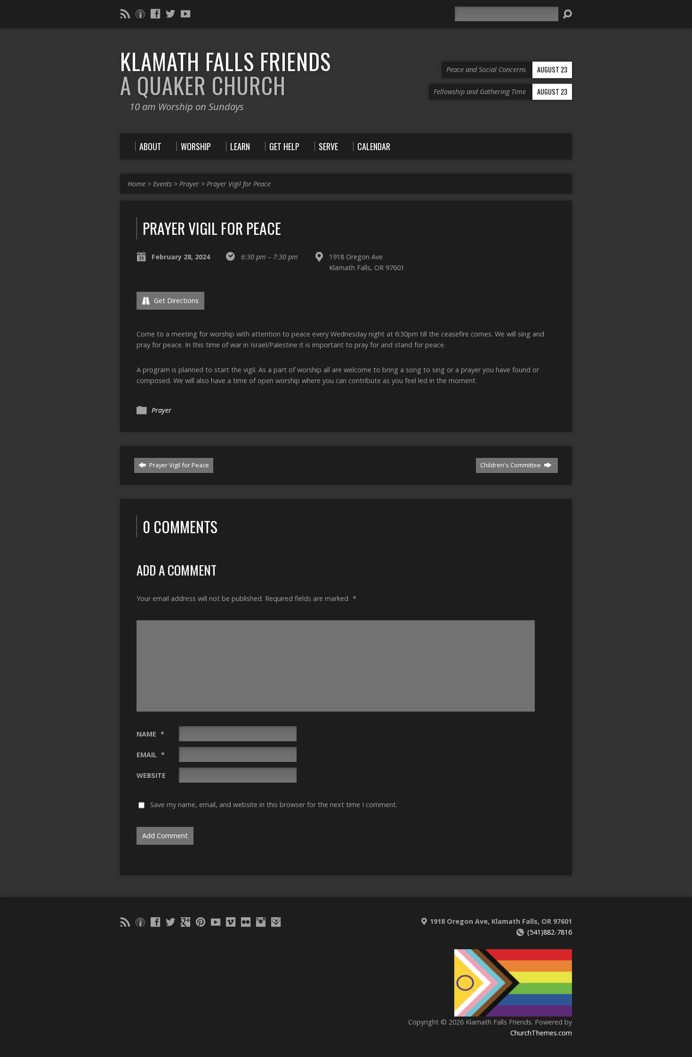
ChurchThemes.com (541, 1032)
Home (136, 183)
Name (150, 733)
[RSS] (125, 13)
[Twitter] (170, 13)
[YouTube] (185, 13)
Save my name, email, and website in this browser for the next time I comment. (273, 804)
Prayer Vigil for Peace (239, 183)
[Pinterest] (200, 922)
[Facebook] (155, 13)
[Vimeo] (230, 922)
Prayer (189, 183)
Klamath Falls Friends (225, 73)
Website (151, 775)
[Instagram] (261, 922)
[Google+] (185, 922)
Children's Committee (511, 465)
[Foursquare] (276, 922)
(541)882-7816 (549, 932)
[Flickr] (245, 922)
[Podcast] (140, 13)
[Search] (567, 14)
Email (151, 754)
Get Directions (175, 300)
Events (162, 183)
